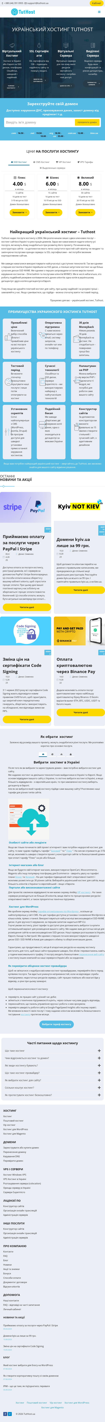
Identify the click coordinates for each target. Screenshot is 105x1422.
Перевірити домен (87, 123)
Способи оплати (12, 1277)
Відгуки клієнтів (11, 1286)
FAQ (5, 1255)
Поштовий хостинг (13, 1120)
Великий (29, 876)
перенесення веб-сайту (91, 954)
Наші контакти (11, 1300)
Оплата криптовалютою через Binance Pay (76, 665)
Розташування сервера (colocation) (22, 1183)
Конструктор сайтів (13, 1206)
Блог (5, 1260)
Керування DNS (11, 1156)
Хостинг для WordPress (15, 1129)
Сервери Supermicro (14, 1192)
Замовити (18, 212)
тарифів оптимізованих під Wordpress (58, 911)
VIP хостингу (84, 892)
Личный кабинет (12, 1309)
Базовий (55, 850)
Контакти (8, 1251)
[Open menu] (99, 12)
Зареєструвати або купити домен (21, 1147)
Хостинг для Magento (14, 1133)
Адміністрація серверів (15, 1214)
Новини (7, 1264)
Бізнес (18, 876)
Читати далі (27, 607)
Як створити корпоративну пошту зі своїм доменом (31, 1375)
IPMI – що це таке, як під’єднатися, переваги (26, 1386)
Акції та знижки (11, 1269)
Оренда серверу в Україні (16, 1187)
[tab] (19, 162)
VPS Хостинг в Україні (14, 1179)
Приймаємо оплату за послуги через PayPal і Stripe (24, 543)
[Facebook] (5, 1414)
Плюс (69, 850)
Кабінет (96, 3)
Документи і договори (15, 1282)
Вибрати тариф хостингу (56, 1024)
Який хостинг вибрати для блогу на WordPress (28, 1365)
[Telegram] (10, 1414)
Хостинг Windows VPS (14, 1174)
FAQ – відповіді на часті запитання (21, 1304)
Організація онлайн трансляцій (20, 1210)
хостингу (25, 1014)
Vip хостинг (9, 1124)
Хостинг (7, 1116)
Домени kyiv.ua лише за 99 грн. (19, 1335)
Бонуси (7, 1273)
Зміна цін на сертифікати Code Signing (22, 665)
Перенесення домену (14, 1152)
